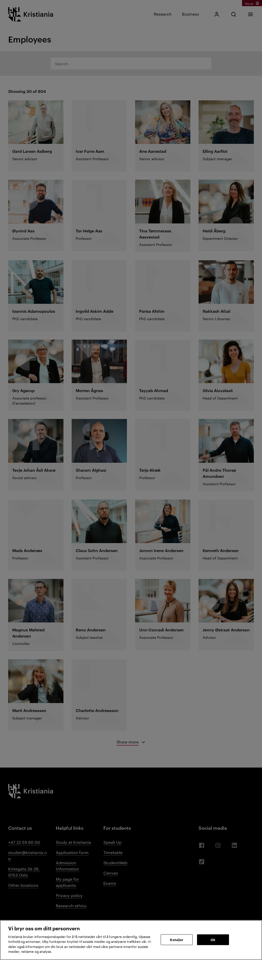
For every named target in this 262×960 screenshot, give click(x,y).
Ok (213, 939)
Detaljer (176, 939)
